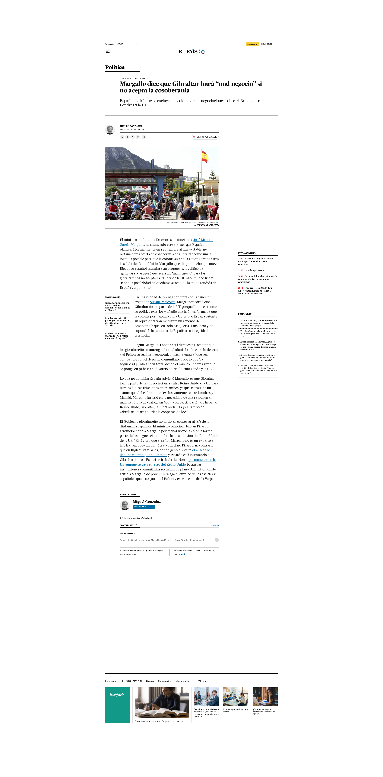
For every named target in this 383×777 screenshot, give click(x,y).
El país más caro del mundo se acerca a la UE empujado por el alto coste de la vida (258, 333)
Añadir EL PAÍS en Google (207, 137)
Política (115, 68)
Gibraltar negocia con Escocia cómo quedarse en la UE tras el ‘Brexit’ (117, 306)
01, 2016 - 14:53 (136, 129)
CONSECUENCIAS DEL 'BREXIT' (133, 79)
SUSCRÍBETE (252, 44)
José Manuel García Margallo (159, 540)
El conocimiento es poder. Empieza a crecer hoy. (159, 721)
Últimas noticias (247, 253)
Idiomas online (183, 681)
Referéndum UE (197, 540)
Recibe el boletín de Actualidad (138, 518)
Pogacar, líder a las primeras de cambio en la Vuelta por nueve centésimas (257, 279)
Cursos (150, 681)
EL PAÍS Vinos (201, 681)
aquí (183, 554)
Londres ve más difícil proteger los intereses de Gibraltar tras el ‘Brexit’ (117, 322)
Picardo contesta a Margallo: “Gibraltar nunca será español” (116, 336)
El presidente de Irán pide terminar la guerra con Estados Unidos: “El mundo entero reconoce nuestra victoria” (258, 357)
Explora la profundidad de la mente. (235, 710)
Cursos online (164, 681)
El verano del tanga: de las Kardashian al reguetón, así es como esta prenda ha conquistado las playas (258, 323)
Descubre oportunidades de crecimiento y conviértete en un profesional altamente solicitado (206, 713)
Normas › (215, 525)
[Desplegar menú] (107, 51)
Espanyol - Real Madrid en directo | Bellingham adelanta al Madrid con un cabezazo (255, 291)
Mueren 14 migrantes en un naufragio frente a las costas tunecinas (255, 261)
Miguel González (131, 126)
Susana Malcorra (162, 302)
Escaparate (110, 681)
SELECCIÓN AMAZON (131, 681)
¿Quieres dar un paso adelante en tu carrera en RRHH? (264, 711)
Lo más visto (245, 314)
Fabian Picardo (181, 540)
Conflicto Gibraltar (135, 540)
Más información (127, 554)
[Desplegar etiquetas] (217, 540)
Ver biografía (140, 507)
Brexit (122, 540)
